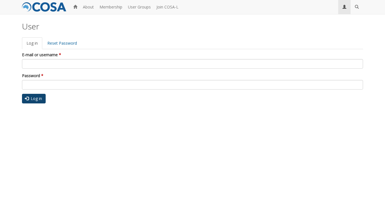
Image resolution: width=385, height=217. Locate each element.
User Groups (139, 7)
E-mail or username (41, 54)
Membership (110, 7)
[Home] (46, 6)
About (88, 7)
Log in (34, 44)
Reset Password (62, 43)
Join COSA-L (167, 7)
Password (32, 75)
